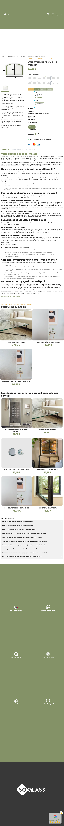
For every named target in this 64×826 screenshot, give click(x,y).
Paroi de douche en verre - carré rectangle (16, 430)
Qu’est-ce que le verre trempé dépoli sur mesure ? (17, 521)
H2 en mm (30, 108)
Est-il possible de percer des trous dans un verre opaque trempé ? (22, 556)
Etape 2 (37, 89)
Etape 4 (50, 89)
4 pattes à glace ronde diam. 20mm (16, 470)
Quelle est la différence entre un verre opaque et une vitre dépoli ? (22, 537)
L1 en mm (30, 101)
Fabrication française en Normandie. (11, 296)
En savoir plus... (39, 97)
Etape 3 (43, 89)
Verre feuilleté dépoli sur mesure (48, 342)
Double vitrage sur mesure (47, 508)
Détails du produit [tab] (17, 149)
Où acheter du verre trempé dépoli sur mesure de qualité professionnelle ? (24, 533)
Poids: (32, 129)
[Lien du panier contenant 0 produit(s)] (57, 14)
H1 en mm (31, 92)
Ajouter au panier (49, 134)
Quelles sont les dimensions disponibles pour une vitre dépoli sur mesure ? (24, 541)
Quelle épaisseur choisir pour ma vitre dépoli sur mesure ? (19, 549)
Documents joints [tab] (31, 149)
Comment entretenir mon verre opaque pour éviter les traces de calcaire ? (24, 553)
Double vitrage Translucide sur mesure (16, 382)
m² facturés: (31, 122)
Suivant (32, 127)
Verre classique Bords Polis (47, 470)
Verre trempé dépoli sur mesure (19, 154)
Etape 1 (31, 89)
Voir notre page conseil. (13, 123)
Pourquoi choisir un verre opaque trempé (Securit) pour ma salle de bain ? (24, 545)
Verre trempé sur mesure (16, 342)
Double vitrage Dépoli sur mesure (16, 508)
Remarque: (31, 111)
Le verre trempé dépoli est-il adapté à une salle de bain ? (19, 529)
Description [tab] (5, 149)
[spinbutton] (40, 92)
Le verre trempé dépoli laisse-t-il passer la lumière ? (17, 525)
